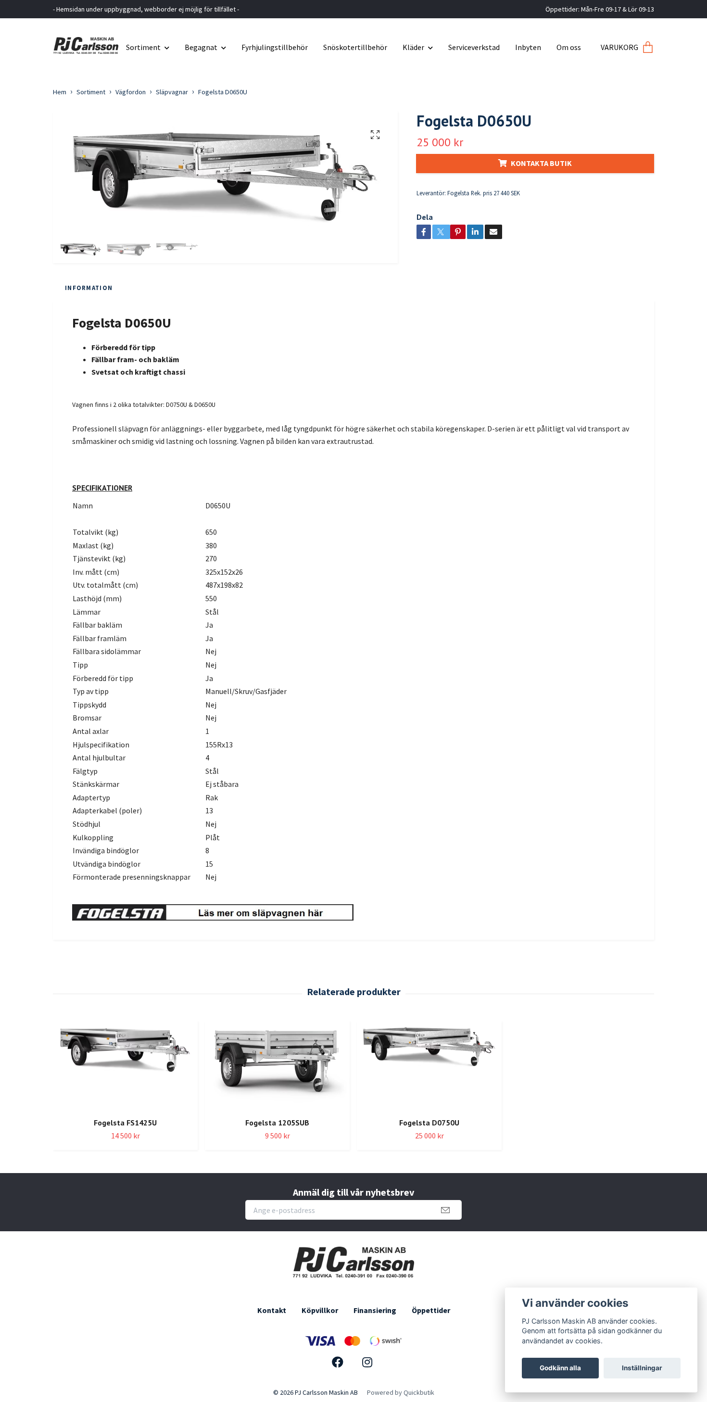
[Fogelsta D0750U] (429, 1065)
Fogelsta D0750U (429, 1122)
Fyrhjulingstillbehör (274, 47)
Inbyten (528, 47)
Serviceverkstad (474, 47)
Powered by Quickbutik (400, 1392)
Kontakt (271, 1310)
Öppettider (431, 1310)
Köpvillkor (320, 1310)
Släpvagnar (172, 92)
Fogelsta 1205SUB (277, 1122)
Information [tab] (89, 287)
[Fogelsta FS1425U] (125, 1065)
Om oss (568, 47)
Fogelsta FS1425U (125, 1122)
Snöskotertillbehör (355, 47)
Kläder (413, 47)
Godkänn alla (560, 1368)
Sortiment (143, 47)
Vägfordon (130, 92)
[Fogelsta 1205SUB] (277, 1065)
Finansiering (375, 1310)
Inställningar (642, 1368)
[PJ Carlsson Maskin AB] (85, 43)
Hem (59, 92)
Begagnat (201, 47)
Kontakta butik (541, 163)
